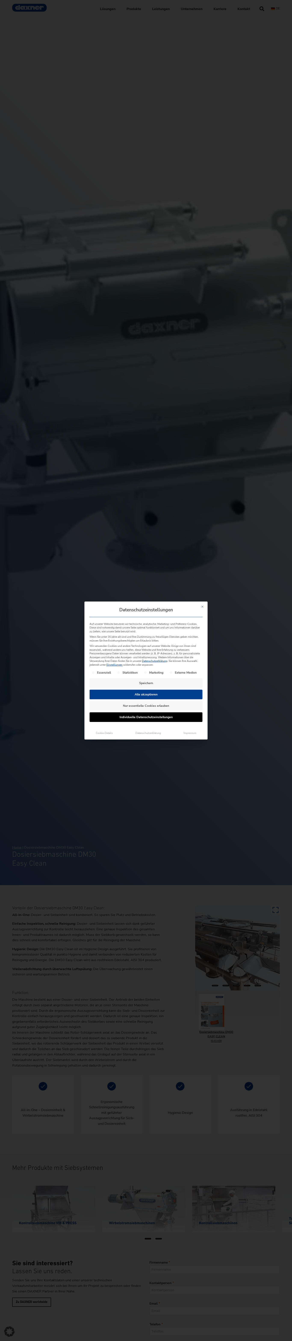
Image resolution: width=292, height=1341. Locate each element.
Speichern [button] (146, 683)
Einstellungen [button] (114, 665)
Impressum (190, 733)
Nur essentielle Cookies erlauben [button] (146, 706)
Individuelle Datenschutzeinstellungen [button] (146, 717)
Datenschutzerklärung (154, 661)
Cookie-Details (104, 733)
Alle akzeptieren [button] (146, 694)
